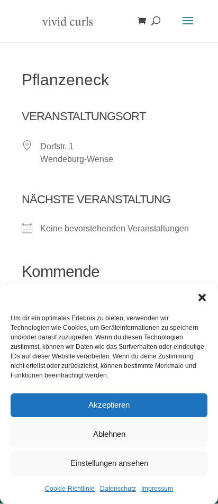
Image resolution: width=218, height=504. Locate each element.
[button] (202, 297)
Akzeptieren (109, 404)
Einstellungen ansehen (109, 462)
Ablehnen (109, 433)
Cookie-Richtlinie (70, 488)
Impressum (157, 488)
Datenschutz (118, 488)
